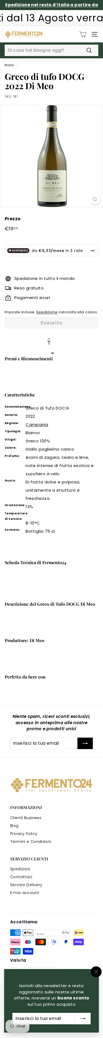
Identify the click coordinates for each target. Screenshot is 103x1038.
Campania (37, 424)
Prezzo (13, 219)
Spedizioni (20, 869)
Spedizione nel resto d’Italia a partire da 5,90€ (51, 8)
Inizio (9, 65)
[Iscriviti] (83, 1018)
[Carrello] (82, 34)
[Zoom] (95, 199)
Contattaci (21, 877)
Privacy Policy (23, 833)
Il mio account (24, 892)
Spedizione (46, 312)
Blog (14, 825)
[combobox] (51, 50)
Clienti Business (25, 817)
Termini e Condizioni (30, 841)
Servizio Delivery (26, 885)
